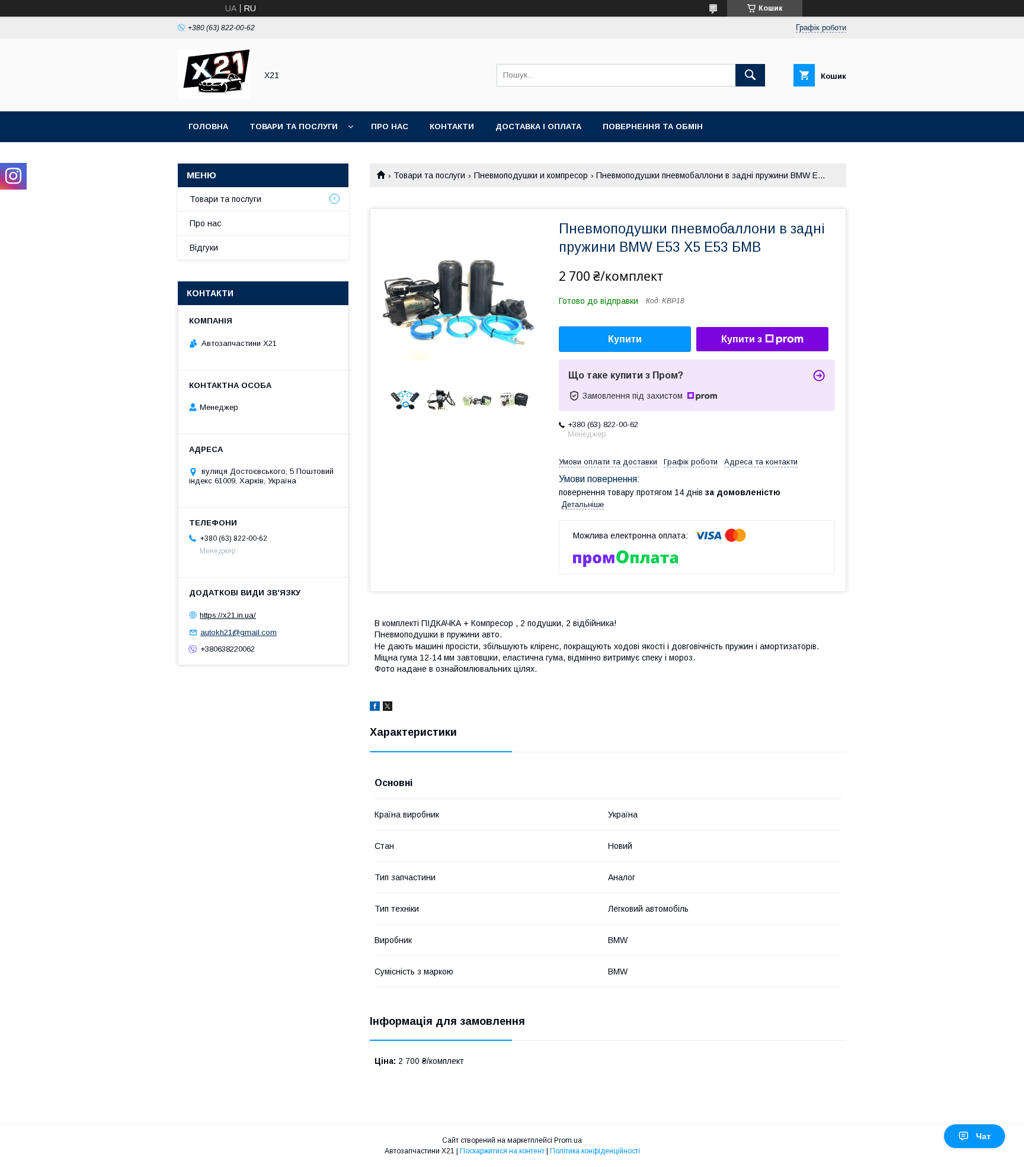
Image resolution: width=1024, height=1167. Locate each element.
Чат (983, 1136)
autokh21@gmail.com (238, 632)
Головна (208, 126)
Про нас (389, 126)
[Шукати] (750, 75)
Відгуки (204, 247)
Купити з (741, 339)
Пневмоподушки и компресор (531, 175)
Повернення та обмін (653, 126)
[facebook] (375, 708)
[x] (387, 708)
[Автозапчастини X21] (214, 96)
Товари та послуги (293, 126)
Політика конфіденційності (595, 1151)
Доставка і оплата (538, 126)
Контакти (452, 126)
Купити (625, 339)
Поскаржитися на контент (502, 1151)
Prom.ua (568, 1140)
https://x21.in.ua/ (228, 615)
